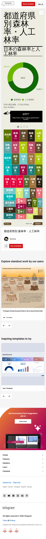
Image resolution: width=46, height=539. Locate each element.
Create (5, 455)
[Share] (6, 246)
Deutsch (10, 487)
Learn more (23, 421)
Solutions (6, 463)
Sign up (40, 4)
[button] (16, 100)
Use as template (28, 4)
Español (23, 487)
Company (6, 471)
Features (6, 459)
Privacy (12, 520)
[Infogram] (7, 4)
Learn (5, 467)
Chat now (16, 482)
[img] (8, 136)
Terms (5, 520)
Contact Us (7, 482)
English (5, 487)
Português (17, 487)
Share (8, 224)
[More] (41, 13)
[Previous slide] (4, 325)
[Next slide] (9, 325)
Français (29, 487)
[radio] (20, 127)
